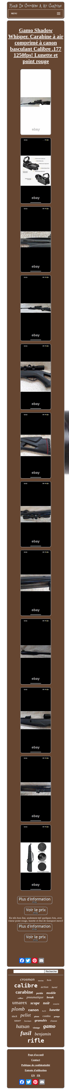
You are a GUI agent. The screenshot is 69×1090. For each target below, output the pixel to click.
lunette (54, 1010)
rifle (35, 1040)
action (44, 987)
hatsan (22, 1026)
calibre (26, 985)
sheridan (41, 981)
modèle (51, 993)
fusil (25, 1033)
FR (38, 1075)
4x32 (44, 1011)
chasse (53, 1020)
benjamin (43, 1034)
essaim (56, 1004)
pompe (57, 1016)
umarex (19, 1002)
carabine (24, 992)
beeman (27, 1021)
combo (47, 1016)
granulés (41, 1020)
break (50, 997)
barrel (54, 987)
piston (36, 1016)
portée (39, 993)
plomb (18, 1009)
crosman (27, 979)
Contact (35, 1060)
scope (35, 1003)
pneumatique (35, 997)
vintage (36, 1028)
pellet (25, 1015)
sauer (17, 1020)
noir (46, 1003)
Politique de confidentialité (35, 1065)
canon (33, 1010)
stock (14, 1016)
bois (49, 980)
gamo (49, 1026)
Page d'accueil (36, 1054)
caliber (20, 998)
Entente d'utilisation (36, 1070)
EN (33, 1075)
